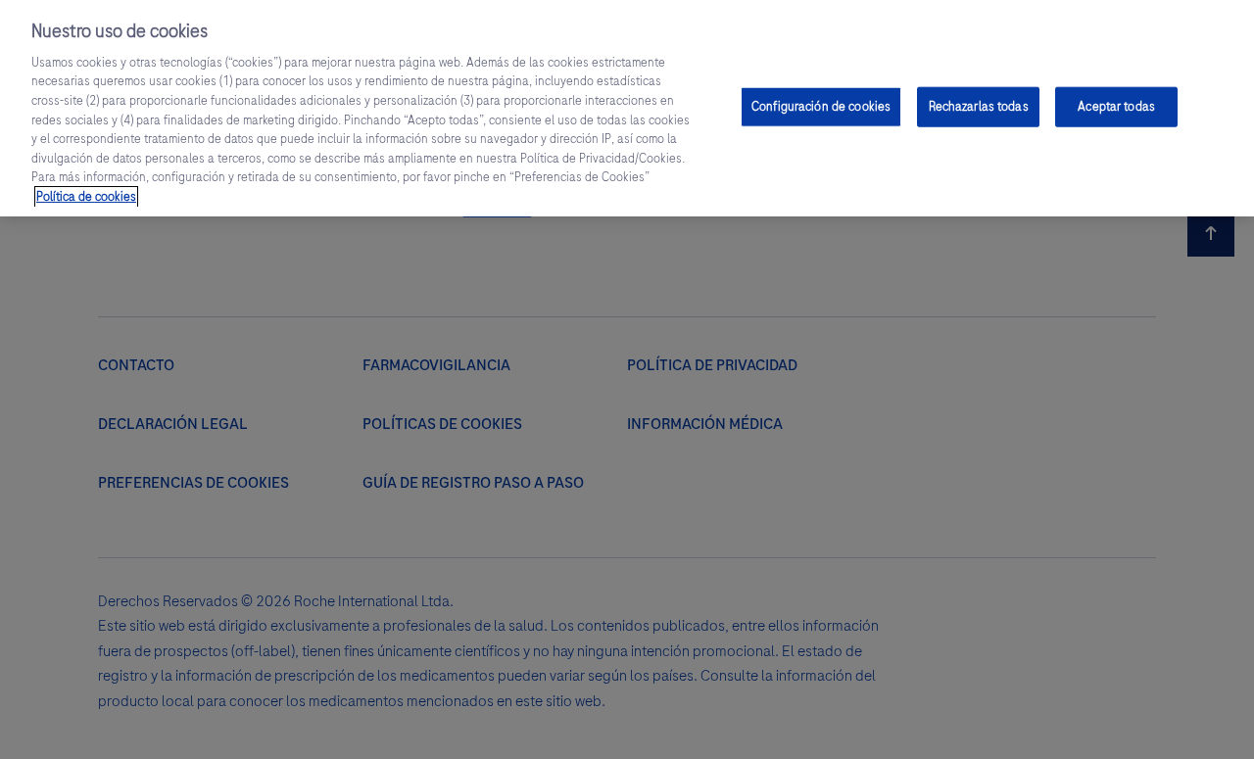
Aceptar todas (1116, 106)
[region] (627, 108)
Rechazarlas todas (979, 106)
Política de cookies (86, 197)
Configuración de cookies (821, 106)
